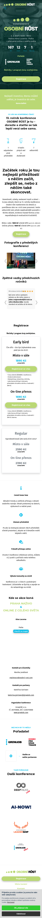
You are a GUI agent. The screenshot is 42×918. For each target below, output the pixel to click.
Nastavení (10, 902)
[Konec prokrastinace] (29, 62)
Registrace (21, 79)
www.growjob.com (21, 712)
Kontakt (21, 889)
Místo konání (21, 884)
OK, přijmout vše (21, 908)
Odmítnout (21, 914)
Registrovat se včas (21, 369)
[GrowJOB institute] (12, 62)
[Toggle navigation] (5, 8)
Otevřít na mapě (21, 631)
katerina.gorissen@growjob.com (21, 695)
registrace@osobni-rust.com (21, 678)
